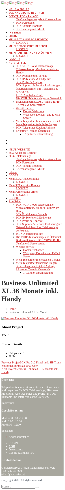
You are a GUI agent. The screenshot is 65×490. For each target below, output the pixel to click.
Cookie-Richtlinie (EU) (22, 452)
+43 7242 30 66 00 (12, 470)
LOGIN (13, 442)
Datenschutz (16, 449)
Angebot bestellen (19, 436)
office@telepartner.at (13, 474)
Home (12, 308)
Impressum (7, 402)
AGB (12, 446)
